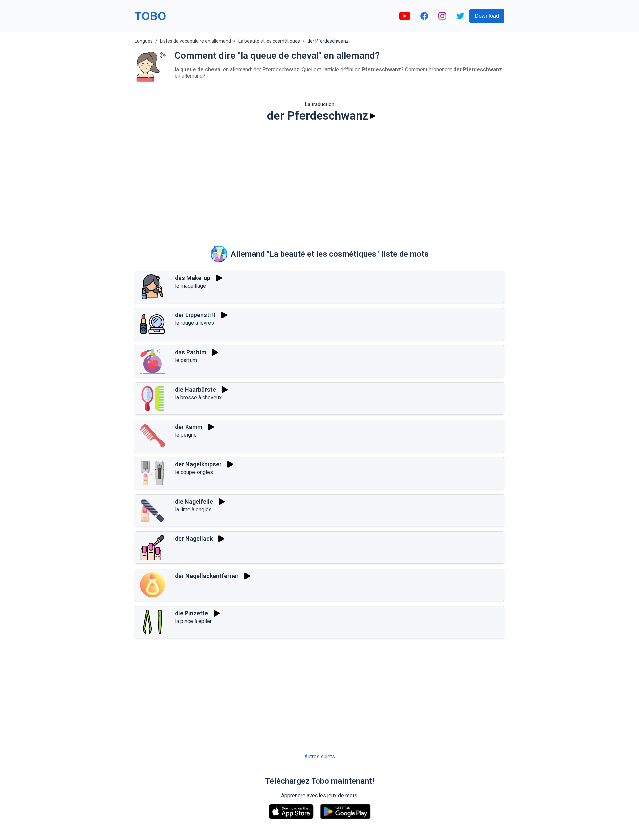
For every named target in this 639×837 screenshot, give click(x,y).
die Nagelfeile (194, 501)
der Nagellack (194, 538)
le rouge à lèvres (194, 323)
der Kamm (188, 426)
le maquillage (190, 286)
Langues (144, 41)
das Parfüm (190, 352)
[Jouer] (372, 116)
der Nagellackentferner (207, 575)
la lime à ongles (193, 509)
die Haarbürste (195, 389)
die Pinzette (191, 613)
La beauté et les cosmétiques (269, 41)
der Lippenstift (195, 315)
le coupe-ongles (194, 472)
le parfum (186, 360)
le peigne (186, 435)
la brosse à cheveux (198, 397)
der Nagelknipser (198, 464)
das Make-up (192, 277)
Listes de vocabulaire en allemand (195, 41)
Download (487, 16)
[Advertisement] (319, 179)
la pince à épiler (193, 621)
